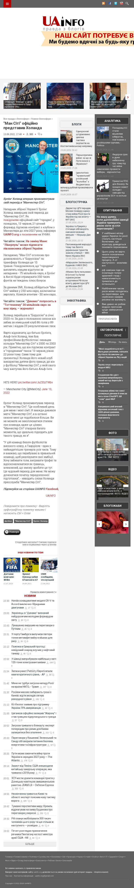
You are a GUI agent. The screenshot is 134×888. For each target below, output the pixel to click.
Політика (33, 857)
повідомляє (11, 220)
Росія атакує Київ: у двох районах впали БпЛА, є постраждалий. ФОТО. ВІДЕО (113, 491)
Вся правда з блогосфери (16, 119)
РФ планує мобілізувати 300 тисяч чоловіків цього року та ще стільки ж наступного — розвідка (32, 822)
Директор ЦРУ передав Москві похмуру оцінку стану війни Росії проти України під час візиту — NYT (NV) (78, 214)
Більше (30, 844)
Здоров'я (113, 857)
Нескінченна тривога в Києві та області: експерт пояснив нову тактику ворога (33, 797)
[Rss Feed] (103, 4)
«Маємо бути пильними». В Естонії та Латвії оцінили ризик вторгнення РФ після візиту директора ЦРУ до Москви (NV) (79, 279)
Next (128, 97)
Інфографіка (76, 300)
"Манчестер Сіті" (23, 521)
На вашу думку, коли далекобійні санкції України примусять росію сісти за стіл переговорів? (112, 222)
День (102, 342)
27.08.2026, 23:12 (74, 240)
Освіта (95, 857)
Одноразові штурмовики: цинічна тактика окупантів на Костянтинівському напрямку (76, 138)
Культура (71, 857)
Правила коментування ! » (43, 592)
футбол (8, 521)
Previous (5, 97)
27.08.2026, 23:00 (74, 258)
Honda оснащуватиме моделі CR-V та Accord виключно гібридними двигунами (32, 604)
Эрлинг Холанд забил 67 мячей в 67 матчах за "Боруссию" (30, 580)
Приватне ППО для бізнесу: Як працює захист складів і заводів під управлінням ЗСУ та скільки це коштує (112, 190)
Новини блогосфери (41, 119)
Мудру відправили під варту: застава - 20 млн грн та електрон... (106, 104)
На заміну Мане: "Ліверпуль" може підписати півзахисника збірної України (25, 245)
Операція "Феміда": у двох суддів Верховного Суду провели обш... (18, 104)
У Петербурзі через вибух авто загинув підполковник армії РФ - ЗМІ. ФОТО (112, 454)
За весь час (122, 342)
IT (106, 857)
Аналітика (113, 121)
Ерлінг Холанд (40, 521)
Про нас (8, 876)
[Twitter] (115, 4)
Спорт (121, 857)
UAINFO (51, 495)
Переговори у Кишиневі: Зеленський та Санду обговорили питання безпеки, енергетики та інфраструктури (33, 741)
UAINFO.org (11, 234)
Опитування (112, 210)
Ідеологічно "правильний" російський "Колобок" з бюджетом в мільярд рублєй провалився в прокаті (77, 181)
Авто (102, 857)
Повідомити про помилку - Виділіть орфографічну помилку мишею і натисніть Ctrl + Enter (26, 509)
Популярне (113, 335)
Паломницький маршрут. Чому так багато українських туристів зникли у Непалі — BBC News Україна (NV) (79, 250)
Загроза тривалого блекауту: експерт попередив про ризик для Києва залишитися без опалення (32, 729)
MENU (7, 4)
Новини (30, 596)
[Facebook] (109, 4)
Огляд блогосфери (26, 860)
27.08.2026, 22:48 (74, 268)
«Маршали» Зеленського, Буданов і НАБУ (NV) (79, 264)
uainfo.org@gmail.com (44, 876)
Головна (8, 857)
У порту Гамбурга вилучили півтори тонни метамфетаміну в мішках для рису (31, 638)
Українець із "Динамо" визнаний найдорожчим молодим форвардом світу (32, 616)
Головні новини (20, 857)
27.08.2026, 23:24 (74, 222)
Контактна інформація (23, 876)
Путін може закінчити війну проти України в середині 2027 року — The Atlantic (31, 757)
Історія (87, 857)
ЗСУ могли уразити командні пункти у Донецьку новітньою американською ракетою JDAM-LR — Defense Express (33, 781)
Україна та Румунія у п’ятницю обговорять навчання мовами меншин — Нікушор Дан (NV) (78, 232)
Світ (64, 857)
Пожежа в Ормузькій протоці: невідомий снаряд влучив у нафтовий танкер (33, 650)
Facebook (52, 489)
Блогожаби (112, 505)
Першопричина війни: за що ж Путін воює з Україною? (84, 159)
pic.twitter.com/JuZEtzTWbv (35, 382)
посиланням (29, 234)
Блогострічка (76, 202)
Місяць (112, 342)
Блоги (76, 124)
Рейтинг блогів (54, 860)
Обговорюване (111, 330)
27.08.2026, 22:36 (74, 289)
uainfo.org (38, 872)
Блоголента (41, 860)
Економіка (55, 857)
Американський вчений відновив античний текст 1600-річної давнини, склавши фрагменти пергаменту (111, 412)
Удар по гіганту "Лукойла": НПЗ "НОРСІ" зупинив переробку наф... (64, 104)
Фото (113, 433)
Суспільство (44, 857)
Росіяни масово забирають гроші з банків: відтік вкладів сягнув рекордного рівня (31, 695)
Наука (80, 857)
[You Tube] (121, 4)
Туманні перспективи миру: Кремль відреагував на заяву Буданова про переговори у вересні (32, 809)
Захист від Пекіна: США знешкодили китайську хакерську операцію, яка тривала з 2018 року (32, 769)
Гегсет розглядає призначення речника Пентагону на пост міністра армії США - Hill (32, 834)
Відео (112, 469)
